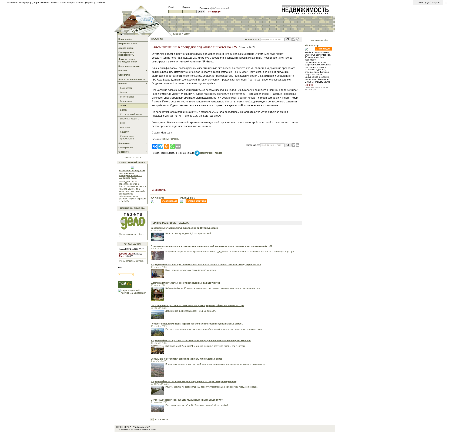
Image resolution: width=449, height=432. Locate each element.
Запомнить (205, 8)
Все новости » (159, 190)
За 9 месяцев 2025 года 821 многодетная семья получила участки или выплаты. (205, 346)
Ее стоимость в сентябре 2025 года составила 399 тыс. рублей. (197, 405)
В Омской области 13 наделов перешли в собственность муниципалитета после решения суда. (213, 288)
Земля (187, 34)
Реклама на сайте (133, 157)
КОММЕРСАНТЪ (170, 139)
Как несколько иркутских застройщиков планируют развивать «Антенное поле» (132, 174)
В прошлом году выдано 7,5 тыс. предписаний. (188, 233)
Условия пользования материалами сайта (137, 429)
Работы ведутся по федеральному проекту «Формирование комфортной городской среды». (211, 387)
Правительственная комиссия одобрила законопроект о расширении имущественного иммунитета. (215, 364)
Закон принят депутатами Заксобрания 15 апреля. (190, 270)
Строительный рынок (132, 162)
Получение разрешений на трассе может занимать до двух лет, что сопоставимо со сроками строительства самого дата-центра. (229, 251)
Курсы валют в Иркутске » (132, 261)
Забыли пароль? (220, 8)
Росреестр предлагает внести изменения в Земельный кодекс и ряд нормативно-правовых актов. (214, 329)
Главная (177, 34)
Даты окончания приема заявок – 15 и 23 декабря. (190, 311)
